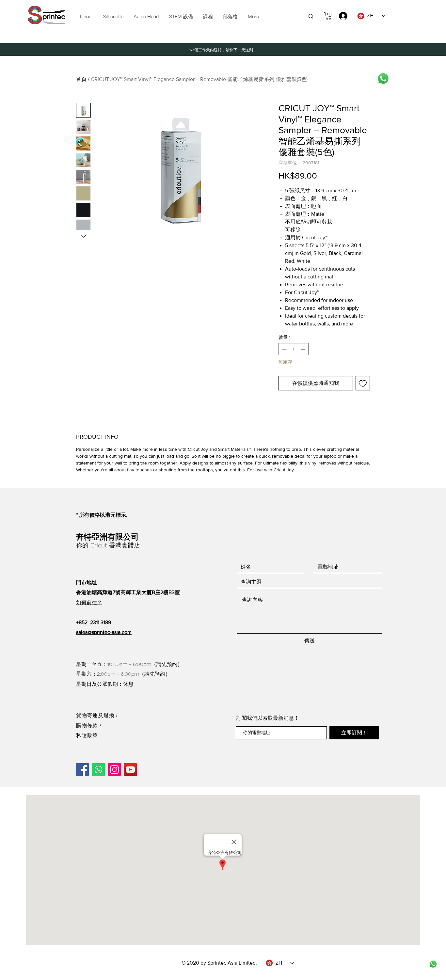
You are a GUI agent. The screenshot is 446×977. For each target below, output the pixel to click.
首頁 (81, 79)
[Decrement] (283, 349)
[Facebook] (82, 769)
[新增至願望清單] (363, 383)
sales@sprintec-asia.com (104, 632)
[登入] (340, 16)
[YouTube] (130, 769)
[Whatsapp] (383, 78)
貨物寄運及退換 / (97, 715)
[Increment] (303, 349)
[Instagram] (114, 769)
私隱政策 (87, 735)
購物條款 (88, 725)
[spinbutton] (293, 349)
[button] (181, 16)
